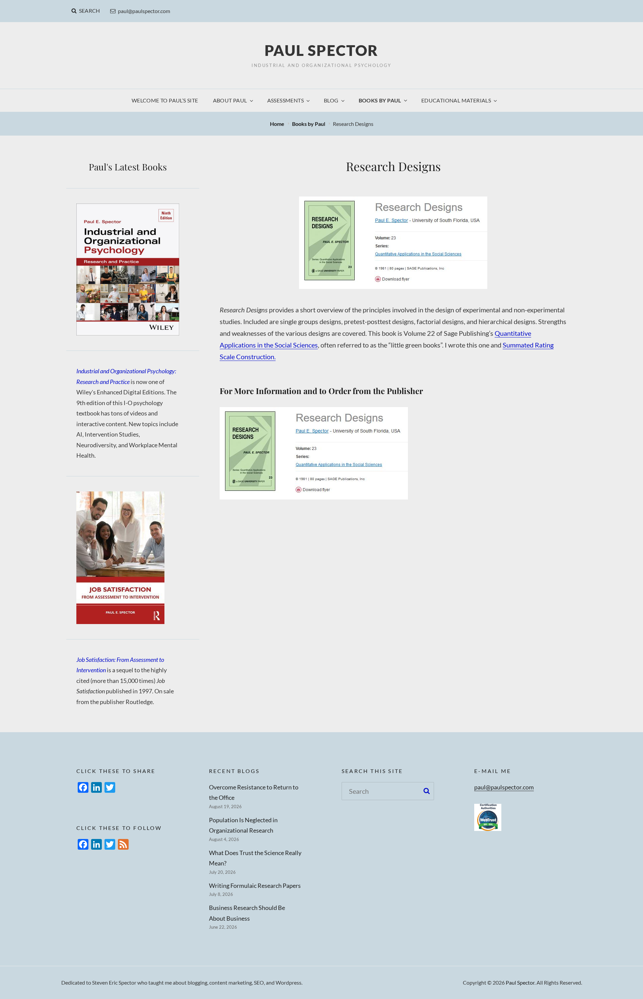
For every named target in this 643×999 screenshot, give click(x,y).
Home (277, 124)
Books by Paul (380, 100)
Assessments (285, 100)
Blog (331, 100)
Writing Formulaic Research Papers (255, 885)
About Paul (230, 100)
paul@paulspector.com (144, 11)
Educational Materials (456, 100)
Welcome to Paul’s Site (165, 100)
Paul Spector (321, 50)
